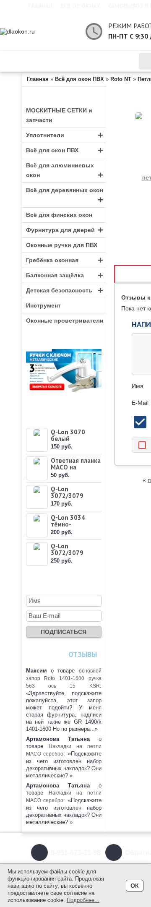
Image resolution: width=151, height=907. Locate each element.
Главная (40, 6)
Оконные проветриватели (65, 320)
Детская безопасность (64, 290)
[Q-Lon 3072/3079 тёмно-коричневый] (36, 496)
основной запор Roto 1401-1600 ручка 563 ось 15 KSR (64, 678)
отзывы (82, 654)
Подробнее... (83, 900)
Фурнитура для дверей (64, 230)
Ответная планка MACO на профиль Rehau (76, 467)
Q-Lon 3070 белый (68, 435)
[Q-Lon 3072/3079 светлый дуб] (36, 554)
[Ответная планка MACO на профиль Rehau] (36, 468)
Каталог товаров (71, 61)
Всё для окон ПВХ (64, 150)
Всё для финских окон (59, 214)
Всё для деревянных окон (64, 196)
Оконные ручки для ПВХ (61, 245)
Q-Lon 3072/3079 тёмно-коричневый (69, 499)
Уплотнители (64, 135)
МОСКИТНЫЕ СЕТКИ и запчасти (59, 115)
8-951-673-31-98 (76, 852)
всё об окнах (80, 6)
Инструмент (43, 305)
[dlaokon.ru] (39, 31)
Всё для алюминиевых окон (64, 171)
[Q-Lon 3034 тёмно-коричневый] (36, 525)
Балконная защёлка (64, 275)
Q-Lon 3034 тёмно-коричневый (69, 524)
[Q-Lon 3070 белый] (36, 439)
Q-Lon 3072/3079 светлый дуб (69, 552)
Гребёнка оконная (64, 260)
